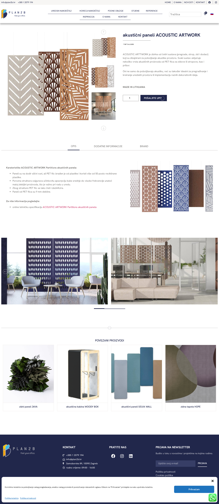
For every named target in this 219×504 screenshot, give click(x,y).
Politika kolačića (11, 498)
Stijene (135, 10)
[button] (212, 481)
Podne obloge (115, 10)
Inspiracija (88, 16)
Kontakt (122, 16)
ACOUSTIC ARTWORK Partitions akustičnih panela (70, 207)
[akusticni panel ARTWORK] (46, 80)
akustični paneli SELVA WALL (136, 406)
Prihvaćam (194, 489)
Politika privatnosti (28, 498)
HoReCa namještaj (90, 10)
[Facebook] (113, 456)
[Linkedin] (131, 456)
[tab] (74, 146)
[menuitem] (212, 14)
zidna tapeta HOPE (191, 406)
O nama (106, 16)
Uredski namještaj (61, 10)
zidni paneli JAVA (28, 406)
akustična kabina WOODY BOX (82, 406)
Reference (152, 10)
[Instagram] (122, 456)
